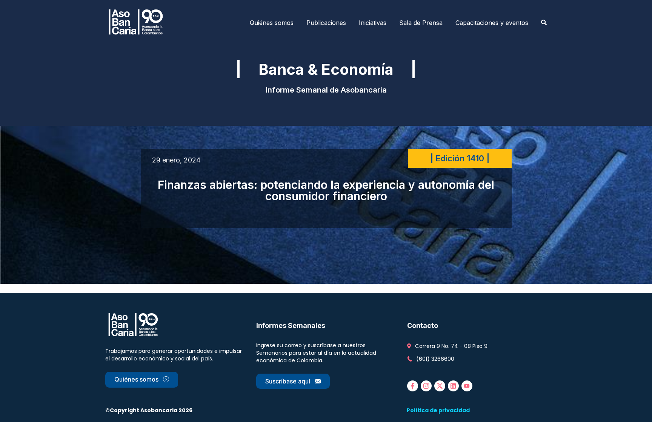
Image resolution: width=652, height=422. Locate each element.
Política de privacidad (438, 410)
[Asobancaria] (138, 23)
